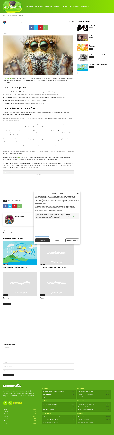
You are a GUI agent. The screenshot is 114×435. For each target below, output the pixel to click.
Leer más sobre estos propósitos (42, 236)
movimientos (54, 141)
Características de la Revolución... (51, 407)
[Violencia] (82, 27)
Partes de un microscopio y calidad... (51, 416)
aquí (4, 397)
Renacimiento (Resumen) (49, 409)
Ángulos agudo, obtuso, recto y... (50, 397)
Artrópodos (17, 200)
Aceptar (42, 240)
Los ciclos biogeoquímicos (15, 267)
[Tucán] (20, 284)
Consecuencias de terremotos (85, 422)
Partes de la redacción (83, 407)
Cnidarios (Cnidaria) (10, 233)
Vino (90, 35)
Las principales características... (50, 404)
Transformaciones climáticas (53, 267)
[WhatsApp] (45, 27)
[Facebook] (31, 27)
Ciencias (6, 264)
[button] (78, 193)
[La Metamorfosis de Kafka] (82, 57)
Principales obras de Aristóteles (85, 394)
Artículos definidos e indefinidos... (86, 409)
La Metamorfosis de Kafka (97, 55)
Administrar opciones (72, 240)
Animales (10, 200)
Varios (91, 27)
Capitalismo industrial (83, 419)
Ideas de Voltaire (82, 397)
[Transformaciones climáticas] (57, 253)
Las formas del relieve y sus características (53, 391)
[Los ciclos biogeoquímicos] (20, 253)
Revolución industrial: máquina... (50, 422)
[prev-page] (78, 73)
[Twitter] (36, 27)
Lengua (91, 57)
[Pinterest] (40, 27)
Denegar (57, 240)
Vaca (42, 298)
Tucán (6, 298)
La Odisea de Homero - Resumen (86, 404)
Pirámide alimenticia (83, 416)
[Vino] (82, 37)
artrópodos (9, 78)
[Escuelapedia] (5, 22)
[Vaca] (57, 284)
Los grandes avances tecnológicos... (51, 419)
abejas (20, 157)
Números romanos (47, 394)
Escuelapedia (12, 22)
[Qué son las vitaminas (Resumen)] (82, 47)
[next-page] (81, 73)
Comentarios (9, 172)
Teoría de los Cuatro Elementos (85, 391)
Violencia (92, 25)
